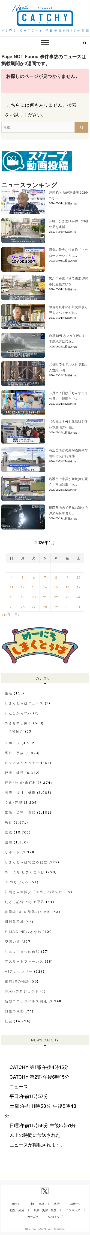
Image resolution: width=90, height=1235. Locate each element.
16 (67, 587)
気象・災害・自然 (20, 812)
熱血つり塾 (14, 1011)
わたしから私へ (18, 713)
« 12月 (5, 615)
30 (67, 607)
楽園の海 (12, 941)
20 (34, 597)
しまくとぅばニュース (24, 703)
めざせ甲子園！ (18, 723)
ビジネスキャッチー (22, 763)
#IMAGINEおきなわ (23, 932)
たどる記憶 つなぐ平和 (25, 902)
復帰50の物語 (17, 981)
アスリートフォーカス (24, 961)
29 (56, 607)
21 (45, 597)
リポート (12, 852)
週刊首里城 (14, 922)
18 (11, 597)
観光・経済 (14, 773)
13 (34, 587)
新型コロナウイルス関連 (26, 1001)
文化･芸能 (14, 802)
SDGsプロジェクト (22, 991)
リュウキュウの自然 (22, 951)
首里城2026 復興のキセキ (28, 912)
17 (78, 587)
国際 (9, 842)
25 (11, 607)
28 (45, 607)
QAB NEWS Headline (51, 1229)
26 (22, 607)
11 (11, 587)
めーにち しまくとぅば (25, 872)
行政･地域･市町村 (20, 783)
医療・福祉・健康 (20, 792)
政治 (9, 832)
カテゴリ (32, 1216)
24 (78, 597)
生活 (9, 693)
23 (67, 597)
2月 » (16, 615)
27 (34, 607)
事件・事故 (14, 753)
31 (78, 607)
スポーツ (12, 743)
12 (22, 587)
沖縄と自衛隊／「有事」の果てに (34, 892)
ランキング (73, 1210)
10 (78, 577)
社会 (9, 1021)
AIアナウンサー (19, 971)
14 (45, 587)
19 (22, 597)
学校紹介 (16, 731)
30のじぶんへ (17, 882)
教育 (9, 822)
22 (56, 597)
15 (56, 587)
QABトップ (55, 1216)
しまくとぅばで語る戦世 (26, 862)
